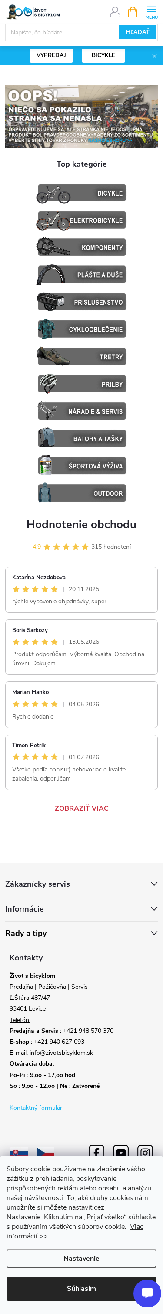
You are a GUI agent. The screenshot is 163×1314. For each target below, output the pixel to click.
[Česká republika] (45, 1153)
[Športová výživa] (81, 465)
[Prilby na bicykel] (81, 383)
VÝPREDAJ (51, 55)
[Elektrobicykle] (81, 219)
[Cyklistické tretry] (81, 356)
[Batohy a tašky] (81, 438)
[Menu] (151, 11)
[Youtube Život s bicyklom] (121, 1153)
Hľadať (138, 32)
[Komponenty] (81, 247)
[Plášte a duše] (81, 274)
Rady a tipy (26, 934)
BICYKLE (103, 55)
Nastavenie (81, 1258)
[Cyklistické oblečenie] (81, 329)
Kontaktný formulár (36, 1108)
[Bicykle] (81, 192)
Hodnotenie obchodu (81, 524)
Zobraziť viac (82, 808)
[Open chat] (147, 1293)
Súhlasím (81, 1288)
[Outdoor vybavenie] (81, 492)
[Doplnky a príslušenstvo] (81, 301)
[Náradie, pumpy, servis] (81, 411)
